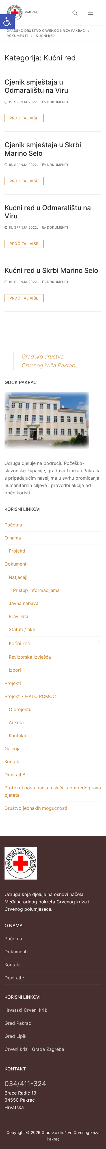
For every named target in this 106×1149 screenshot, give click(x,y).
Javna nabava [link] (23, 603)
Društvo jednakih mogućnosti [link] (36, 808)
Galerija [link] (13, 748)
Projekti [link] (17, 551)
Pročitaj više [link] (24, 118)
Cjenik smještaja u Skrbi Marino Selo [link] (43, 149)
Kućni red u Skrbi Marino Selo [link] (51, 270)
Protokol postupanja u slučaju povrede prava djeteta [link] (53, 791)
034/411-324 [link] (25, 1084)
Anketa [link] (16, 722)
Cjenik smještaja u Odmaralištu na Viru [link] (36, 86)
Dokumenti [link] (57, 102)
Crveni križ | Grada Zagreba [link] (34, 1049)
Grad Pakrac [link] (18, 1023)
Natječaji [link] (18, 577)
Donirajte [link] (14, 978)
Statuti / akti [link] (22, 629)
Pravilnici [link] (18, 616)
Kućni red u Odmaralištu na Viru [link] (48, 212)
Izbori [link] (15, 670)
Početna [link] (13, 525)
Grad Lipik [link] (16, 1036)
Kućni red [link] (20, 643)
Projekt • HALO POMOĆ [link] (30, 696)
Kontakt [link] (13, 761)
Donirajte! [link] (15, 774)
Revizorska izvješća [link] (30, 657)
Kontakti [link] (17, 735)
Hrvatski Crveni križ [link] (26, 1010)
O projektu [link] (20, 709)
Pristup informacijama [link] (36, 590)
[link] (7, 21)
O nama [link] (13, 538)
